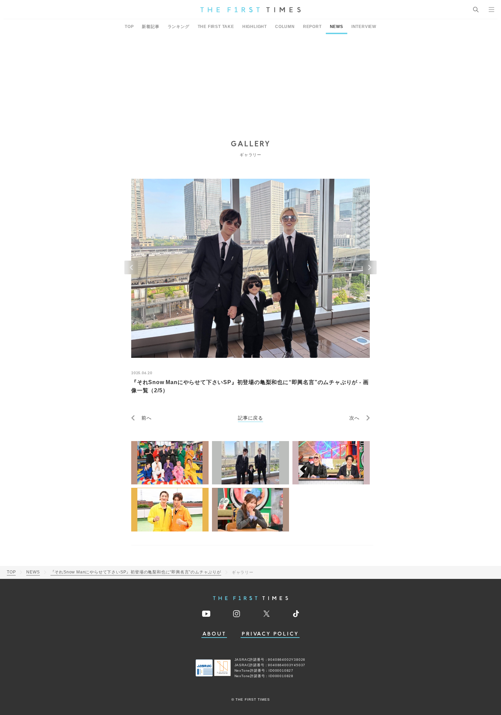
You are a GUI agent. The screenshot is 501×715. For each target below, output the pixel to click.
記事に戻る (250, 418)
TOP (129, 26)
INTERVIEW (363, 26)
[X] (266, 614)
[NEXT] (370, 267)
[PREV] (131, 267)
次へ (354, 418)
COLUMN (285, 26)
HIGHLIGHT (254, 26)
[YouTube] (206, 614)
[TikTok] (296, 613)
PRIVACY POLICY (270, 634)
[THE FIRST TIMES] (250, 9)
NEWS (336, 26)
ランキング (178, 26)
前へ (146, 418)
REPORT (312, 26)
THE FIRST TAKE (216, 26)
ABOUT (214, 634)
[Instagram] (236, 613)
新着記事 (150, 26)
